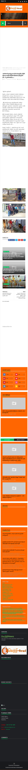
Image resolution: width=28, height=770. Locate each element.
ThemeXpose (16, 765)
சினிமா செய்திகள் (7, 590)
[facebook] (18, 1)
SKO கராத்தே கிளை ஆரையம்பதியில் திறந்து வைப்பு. (14, 286)
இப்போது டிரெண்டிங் (7, 584)
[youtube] (20, 1)
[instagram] (24, 1)
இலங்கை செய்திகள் (20, 439)
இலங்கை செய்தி (9, 67)
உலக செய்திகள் (7, 439)
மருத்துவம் (5, 598)
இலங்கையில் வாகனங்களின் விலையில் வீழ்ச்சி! (13, 612)
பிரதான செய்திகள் (7, 593)
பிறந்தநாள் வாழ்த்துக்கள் (8, 595)
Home (4, 67)
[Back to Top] (14, 763)
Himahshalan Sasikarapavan (16, 767)
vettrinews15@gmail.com (9, 727)
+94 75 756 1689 (10, 725)
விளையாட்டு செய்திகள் (8, 599)
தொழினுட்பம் (6, 592)
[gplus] (26, 1)
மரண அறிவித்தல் (6, 596)
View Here (8, 729)
